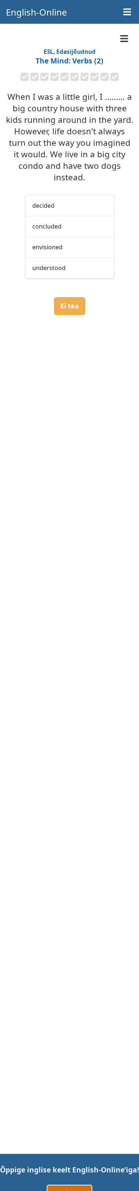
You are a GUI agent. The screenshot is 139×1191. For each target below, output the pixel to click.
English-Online (36, 12)
